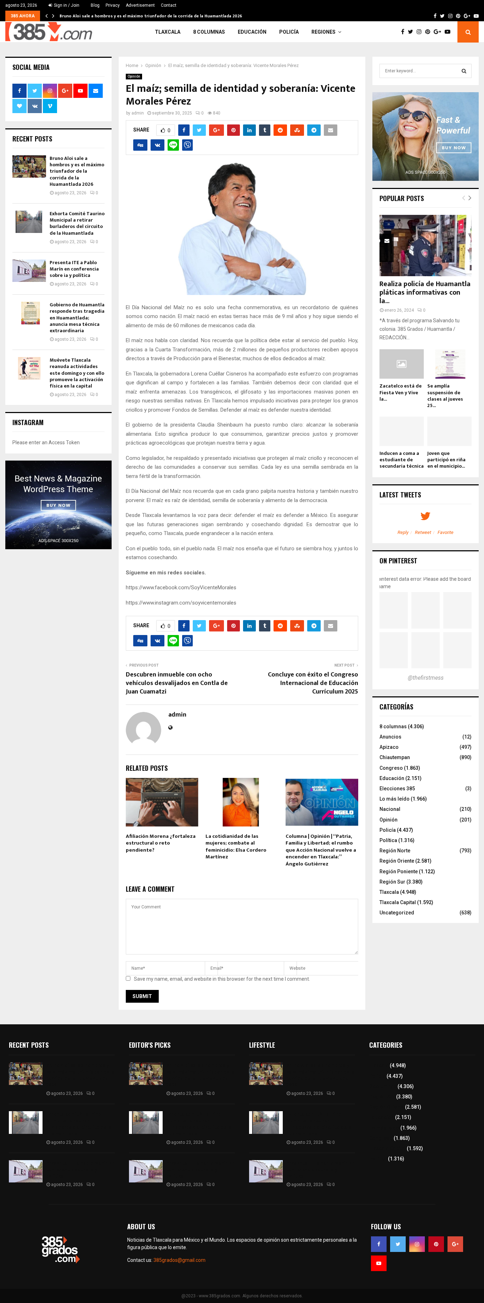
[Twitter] (412, 32)
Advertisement (140, 5)
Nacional (389, 809)
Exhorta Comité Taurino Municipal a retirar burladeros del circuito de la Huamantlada (77, 223)
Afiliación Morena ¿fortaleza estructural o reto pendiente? (161, 843)
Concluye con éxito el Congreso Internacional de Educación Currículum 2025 (313, 683)
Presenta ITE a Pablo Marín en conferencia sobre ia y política (74, 268)
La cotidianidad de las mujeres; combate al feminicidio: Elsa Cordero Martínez (236, 847)
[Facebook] (404, 32)
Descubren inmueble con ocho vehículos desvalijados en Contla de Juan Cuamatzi (177, 683)
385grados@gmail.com (179, 1260)
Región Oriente (396, 861)
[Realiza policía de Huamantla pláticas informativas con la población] (425, 245)
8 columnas (209, 32)
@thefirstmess (426, 677)
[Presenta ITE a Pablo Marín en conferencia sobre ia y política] (29, 271)
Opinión (134, 76)
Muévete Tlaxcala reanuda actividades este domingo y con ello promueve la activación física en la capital (77, 373)
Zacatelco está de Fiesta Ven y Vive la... (400, 392)
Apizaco (389, 747)
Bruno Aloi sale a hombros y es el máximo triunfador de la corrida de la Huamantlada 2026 (151, 16)
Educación (252, 32)
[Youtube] (449, 32)
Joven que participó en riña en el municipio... (446, 459)
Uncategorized (396, 912)
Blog (95, 5)
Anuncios (390, 737)
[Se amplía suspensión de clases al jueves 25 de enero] (449, 364)
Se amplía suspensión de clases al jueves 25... (445, 395)
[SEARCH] (464, 71)
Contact (168, 5)
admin (137, 113)
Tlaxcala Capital (397, 902)
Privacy (113, 5)
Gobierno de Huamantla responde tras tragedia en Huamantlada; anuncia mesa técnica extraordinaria (77, 318)
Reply (403, 532)
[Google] (439, 32)
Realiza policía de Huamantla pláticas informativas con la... (425, 292)
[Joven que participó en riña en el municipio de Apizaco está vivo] (449, 431)
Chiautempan (394, 757)
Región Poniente (398, 871)
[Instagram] (421, 32)
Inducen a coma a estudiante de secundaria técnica (401, 459)
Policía (289, 32)
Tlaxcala (167, 32)
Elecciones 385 (397, 788)
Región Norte (394, 850)
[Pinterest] (429, 32)
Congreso (391, 768)
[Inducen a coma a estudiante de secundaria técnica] (401, 431)
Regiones (323, 32)
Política (388, 840)
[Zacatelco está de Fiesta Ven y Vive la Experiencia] (401, 364)
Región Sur (392, 882)
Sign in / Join (66, 5)
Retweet (423, 532)
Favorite (446, 532)
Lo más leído (394, 799)
